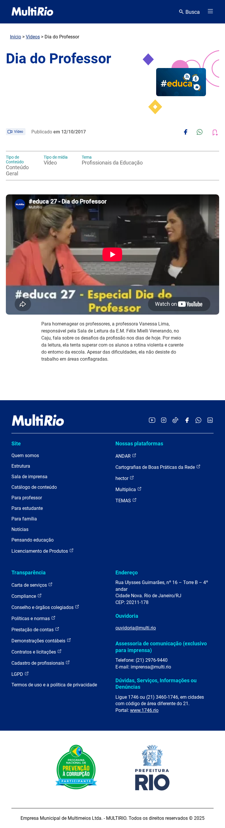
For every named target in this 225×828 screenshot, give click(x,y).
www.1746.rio (144, 710)
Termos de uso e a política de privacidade (54, 685)
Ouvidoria (126, 616)
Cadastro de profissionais (38, 663)
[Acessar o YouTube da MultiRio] (152, 420)
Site (16, 443)
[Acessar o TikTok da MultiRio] (175, 420)
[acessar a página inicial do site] (32, 11)
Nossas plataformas (139, 443)
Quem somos (25, 455)
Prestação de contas (33, 629)
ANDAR (123, 456)
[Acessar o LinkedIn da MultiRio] (210, 420)
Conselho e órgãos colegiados (43, 607)
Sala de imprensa (29, 476)
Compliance (24, 596)
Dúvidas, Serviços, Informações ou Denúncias (156, 683)
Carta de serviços (29, 585)
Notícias (19, 529)
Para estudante (27, 508)
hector (122, 478)
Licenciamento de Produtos (40, 551)
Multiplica (126, 489)
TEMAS (123, 500)
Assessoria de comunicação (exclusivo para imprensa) (161, 646)
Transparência (28, 572)
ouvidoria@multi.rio (135, 628)
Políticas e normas (31, 618)
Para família (24, 519)
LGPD (17, 674)
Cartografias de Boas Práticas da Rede (155, 467)
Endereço (126, 572)
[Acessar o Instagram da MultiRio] (163, 420)
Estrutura (20, 466)
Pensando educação (32, 540)
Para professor (26, 497)
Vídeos (33, 37)
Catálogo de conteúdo (34, 487)
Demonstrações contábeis (39, 641)
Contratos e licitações (34, 652)
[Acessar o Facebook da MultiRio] (186, 420)
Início (15, 37)
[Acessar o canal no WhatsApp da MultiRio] (198, 420)
